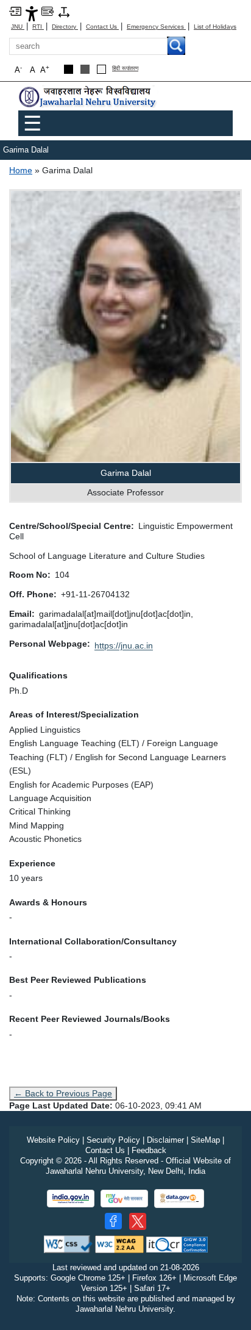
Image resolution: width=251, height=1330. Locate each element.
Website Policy (53, 1140)
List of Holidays (215, 26)
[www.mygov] (124, 1198)
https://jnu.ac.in (123, 645)
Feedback (149, 1150)
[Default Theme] (101, 69)
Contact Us (102, 26)
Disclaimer (165, 1140)
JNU (17, 26)
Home (20, 170)
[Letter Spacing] (64, 11)
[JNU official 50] (137, 1221)
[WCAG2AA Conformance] (119, 1243)
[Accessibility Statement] (32, 13)
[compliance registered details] (177, 1243)
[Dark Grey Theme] (85, 69)
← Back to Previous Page (63, 1093)
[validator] (68, 1243)
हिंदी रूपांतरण (125, 68)
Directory (65, 26)
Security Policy (113, 1140)
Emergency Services (156, 26)
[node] (88, 97)
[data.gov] (179, 1198)
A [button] (44, 69)
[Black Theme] (68, 69)
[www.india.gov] (70, 1198)
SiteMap (205, 1140)
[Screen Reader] (47, 10)
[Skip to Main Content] (15, 10)
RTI (38, 26)
